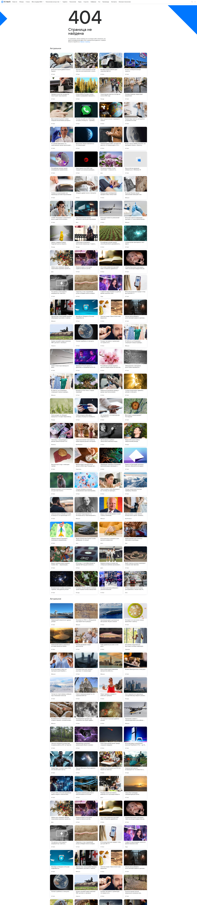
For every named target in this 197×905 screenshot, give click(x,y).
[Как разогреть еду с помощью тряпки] (61, 459)
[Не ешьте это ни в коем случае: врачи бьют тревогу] (135, 762)
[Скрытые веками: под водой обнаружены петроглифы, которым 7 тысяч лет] (61, 656)
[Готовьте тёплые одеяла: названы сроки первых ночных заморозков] (86, 582)
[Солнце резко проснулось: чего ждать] (135, 237)
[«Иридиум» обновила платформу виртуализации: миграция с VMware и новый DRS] (110, 459)
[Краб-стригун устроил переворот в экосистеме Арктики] (135, 558)
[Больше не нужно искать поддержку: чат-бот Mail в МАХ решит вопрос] (135, 706)
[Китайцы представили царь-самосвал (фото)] (110, 64)
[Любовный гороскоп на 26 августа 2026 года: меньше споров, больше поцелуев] (110, 730)
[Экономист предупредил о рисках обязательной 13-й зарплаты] (61, 434)
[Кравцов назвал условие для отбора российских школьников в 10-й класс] (110, 558)
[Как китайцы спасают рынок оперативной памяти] (61, 632)
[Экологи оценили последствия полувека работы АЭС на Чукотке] (61, 886)
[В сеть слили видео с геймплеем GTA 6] (135, 607)
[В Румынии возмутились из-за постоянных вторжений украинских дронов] (110, 681)
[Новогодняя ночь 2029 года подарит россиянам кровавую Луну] (86, 163)
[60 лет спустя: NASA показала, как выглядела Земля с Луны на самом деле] (135, 138)
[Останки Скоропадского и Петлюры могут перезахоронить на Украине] (86, 508)
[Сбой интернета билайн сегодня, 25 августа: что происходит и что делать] (61, 508)
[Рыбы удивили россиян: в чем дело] (110, 787)
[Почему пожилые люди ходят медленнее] (135, 89)
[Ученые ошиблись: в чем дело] (86, 335)
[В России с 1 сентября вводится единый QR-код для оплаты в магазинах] (86, 558)
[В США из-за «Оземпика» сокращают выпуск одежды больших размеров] (135, 335)
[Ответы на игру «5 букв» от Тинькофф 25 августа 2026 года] (61, 681)
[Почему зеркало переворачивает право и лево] (86, 706)
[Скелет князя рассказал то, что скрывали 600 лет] (86, 836)
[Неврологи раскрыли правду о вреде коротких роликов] (110, 385)
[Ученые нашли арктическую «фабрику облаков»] (135, 484)
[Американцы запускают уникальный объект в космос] (86, 886)
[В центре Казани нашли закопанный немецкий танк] (135, 187)
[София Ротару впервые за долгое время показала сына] (110, 286)
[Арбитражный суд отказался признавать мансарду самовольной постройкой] (135, 533)
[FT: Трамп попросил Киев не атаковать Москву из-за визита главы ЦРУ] (61, 730)
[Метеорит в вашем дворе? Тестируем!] (135, 409)
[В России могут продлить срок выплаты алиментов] (110, 533)
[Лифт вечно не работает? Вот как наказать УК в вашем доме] (110, 632)
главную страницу (85, 42)
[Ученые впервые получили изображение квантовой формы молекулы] (86, 484)
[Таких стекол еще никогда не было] (61, 360)
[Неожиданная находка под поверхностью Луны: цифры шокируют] (86, 861)
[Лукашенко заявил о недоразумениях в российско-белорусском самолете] (135, 861)
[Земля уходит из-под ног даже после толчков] (86, 632)
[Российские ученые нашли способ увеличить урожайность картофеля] (110, 237)
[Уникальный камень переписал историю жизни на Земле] (61, 787)
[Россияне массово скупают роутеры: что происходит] (86, 812)
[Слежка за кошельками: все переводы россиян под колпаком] (61, 187)
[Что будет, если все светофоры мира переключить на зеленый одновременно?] (86, 681)
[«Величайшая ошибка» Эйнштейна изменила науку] (110, 434)
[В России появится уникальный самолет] (110, 212)
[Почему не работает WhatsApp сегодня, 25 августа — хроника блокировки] (86, 113)
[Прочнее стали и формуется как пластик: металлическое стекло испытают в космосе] (86, 64)
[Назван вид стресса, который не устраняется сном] (135, 113)
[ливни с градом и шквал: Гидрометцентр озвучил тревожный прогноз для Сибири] (61, 237)
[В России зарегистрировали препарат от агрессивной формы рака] (135, 212)
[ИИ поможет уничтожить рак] (110, 607)
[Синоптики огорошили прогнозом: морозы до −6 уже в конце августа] (86, 237)
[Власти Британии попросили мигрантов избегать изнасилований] (110, 812)
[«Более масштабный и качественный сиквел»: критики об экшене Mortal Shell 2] (135, 311)
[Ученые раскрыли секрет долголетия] (86, 787)
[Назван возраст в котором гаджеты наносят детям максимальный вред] (86, 261)
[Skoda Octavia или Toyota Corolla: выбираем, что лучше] (86, 533)
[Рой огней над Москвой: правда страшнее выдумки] (110, 886)
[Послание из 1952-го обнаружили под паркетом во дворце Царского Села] (86, 762)
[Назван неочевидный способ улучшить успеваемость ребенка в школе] (61, 706)
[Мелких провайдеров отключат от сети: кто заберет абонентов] (110, 656)
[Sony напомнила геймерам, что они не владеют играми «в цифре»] (135, 656)
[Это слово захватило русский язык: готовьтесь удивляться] (110, 261)
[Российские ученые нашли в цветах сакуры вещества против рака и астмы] (110, 360)
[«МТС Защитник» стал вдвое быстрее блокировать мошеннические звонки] (61, 607)
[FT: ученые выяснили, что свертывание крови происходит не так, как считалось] (61, 138)
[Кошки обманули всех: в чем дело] (135, 812)
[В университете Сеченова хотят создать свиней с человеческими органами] (61, 861)
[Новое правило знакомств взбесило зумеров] (110, 836)
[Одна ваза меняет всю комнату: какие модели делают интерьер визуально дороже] (86, 434)
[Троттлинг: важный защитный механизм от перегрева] (135, 681)
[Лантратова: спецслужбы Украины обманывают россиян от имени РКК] (61, 311)
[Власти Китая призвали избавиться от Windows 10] (135, 163)
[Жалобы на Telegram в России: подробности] (86, 311)
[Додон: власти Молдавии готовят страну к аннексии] (110, 508)
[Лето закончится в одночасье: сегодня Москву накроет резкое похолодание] (135, 836)
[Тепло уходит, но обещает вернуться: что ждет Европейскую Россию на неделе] (61, 409)
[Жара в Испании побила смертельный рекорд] (135, 434)
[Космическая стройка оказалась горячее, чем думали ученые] (61, 582)
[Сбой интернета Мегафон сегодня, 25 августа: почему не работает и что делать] (86, 409)
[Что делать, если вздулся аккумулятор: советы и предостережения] (61, 286)
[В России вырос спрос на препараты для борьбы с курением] (61, 812)
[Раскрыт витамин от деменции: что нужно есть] (110, 335)
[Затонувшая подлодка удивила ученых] (110, 861)
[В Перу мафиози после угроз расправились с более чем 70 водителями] (135, 582)
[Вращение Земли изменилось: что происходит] (86, 138)
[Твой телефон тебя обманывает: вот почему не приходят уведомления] (110, 484)
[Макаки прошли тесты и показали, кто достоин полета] (61, 484)
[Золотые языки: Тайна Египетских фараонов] (110, 311)
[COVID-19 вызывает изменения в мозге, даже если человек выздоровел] (61, 212)
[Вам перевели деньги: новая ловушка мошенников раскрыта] (61, 113)
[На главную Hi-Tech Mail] (6, 2)
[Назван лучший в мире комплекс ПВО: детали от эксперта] (61, 335)
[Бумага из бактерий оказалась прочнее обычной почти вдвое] (135, 459)
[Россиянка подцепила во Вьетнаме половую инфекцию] (135, 787)
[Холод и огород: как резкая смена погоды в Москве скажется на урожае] (86, 656)
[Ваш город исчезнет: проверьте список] (110, 113)
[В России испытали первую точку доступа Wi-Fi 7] (135, 286)
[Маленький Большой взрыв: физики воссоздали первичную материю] (110, 706)
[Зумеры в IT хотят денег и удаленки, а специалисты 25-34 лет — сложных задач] (86, 360)
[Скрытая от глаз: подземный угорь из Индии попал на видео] (86, 286)
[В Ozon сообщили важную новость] (135, 64)
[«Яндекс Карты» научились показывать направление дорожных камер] (61, 533)
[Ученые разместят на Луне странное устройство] (135, 730)
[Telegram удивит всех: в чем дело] (86, 187)
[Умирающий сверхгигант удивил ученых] (61, 762)
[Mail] (2, 2)
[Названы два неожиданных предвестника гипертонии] (110, 187)
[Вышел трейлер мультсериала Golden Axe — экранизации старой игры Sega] (61, 558)
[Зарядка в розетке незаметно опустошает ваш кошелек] (61, 89)
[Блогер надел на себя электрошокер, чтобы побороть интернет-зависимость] (86, 607)
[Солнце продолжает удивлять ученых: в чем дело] (135, 385)
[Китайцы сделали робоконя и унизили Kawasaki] (110, 582)
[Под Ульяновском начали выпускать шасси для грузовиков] (86, 212)
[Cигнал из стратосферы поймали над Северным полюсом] (61, 836)
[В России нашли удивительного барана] (61, 64)
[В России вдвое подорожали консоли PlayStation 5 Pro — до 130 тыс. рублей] (135, 886)
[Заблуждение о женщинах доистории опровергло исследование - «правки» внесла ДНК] (135, 360)
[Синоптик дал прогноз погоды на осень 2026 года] (110, 89)
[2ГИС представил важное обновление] (135, 632)
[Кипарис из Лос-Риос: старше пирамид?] (86, 385)
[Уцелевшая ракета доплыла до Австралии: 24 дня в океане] (110, 762)
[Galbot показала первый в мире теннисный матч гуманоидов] (86, 730)
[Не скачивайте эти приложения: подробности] (110, 409)
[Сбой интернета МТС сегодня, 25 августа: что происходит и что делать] (110, 138)
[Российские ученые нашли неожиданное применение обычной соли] (61, 163)
